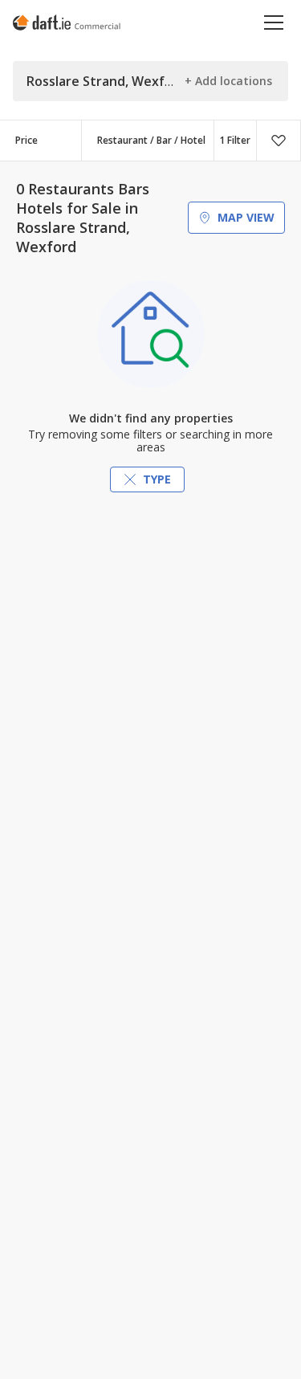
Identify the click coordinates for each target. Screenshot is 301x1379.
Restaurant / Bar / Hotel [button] (151, 140)
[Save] (278, 141)
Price (26, 140)
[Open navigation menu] (274, 22)
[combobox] (148, 140)
